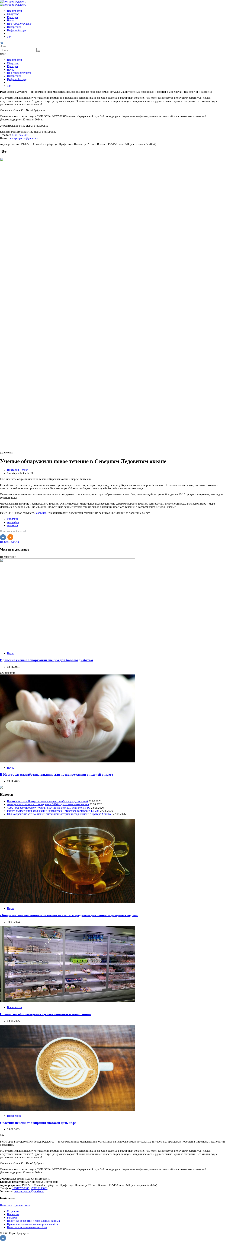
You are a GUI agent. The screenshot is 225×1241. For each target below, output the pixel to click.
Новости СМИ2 (9, 541)
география (13, 522)
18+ (9, 36)
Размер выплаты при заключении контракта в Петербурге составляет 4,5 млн (53, 810)
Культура (12, 17)
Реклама (12, 1217)
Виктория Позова (17, 469)
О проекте (13, 1211)
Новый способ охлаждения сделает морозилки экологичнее (45, 1014)
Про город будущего (19, 23)
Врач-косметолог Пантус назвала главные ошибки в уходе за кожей (47, 801)
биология (12, 518)
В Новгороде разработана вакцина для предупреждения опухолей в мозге (56, 774)
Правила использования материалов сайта (32, 1224)
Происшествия (21, 1205)
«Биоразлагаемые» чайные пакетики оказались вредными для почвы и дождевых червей (69, 915)
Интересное (14, 26)
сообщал (41, 512)
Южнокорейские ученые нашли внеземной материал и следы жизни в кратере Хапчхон (59, 813)
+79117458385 (20, 134)
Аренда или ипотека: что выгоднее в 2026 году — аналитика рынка (48, 804)
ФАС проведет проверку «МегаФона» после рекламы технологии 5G (48, 807)
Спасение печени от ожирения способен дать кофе (38, 1123)
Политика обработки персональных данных (33, 1220)
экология (12, 525)
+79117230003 (39, 1188)
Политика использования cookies (27, 1227)
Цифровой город (17, 30)
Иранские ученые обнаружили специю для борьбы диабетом (46, 660)
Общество (13, 13)
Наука (10, 20)
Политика (6, 1205)
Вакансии (13, 1214)
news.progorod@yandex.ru (24, 138)
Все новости (14, 10)
